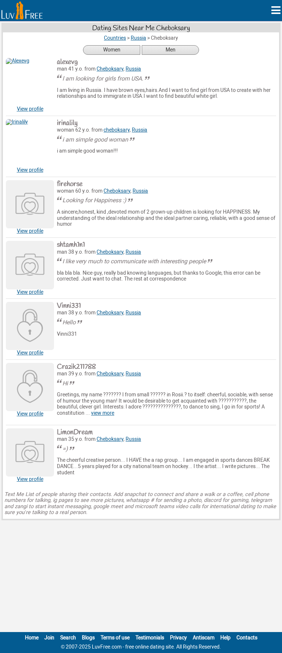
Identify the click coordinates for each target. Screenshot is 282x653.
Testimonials (149, 638)
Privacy (178, 638)
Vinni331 (69, 306)
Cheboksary (110, 69)
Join (49, 638)
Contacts (246, 638)
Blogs (88, 638)
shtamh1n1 (71, 245)
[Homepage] (22, 10)
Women (111, 50)
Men (171, 50)
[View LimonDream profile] (30, 452)
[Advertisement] (141, 577)
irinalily (67, 123)
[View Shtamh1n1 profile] (30, 265)
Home (32, 638)
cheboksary (117, 130)
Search (68, 638)
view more (102, 413)
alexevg (67, 62)
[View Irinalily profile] (30, 143)
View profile (30, 109)
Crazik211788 (76, 367)
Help (225, 638)
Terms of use (115, 638)
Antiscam (203, 638)
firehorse (70, 184)
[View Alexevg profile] (30, 82)
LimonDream (75, 432)
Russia (133, 69)
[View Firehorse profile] (30, 204)
